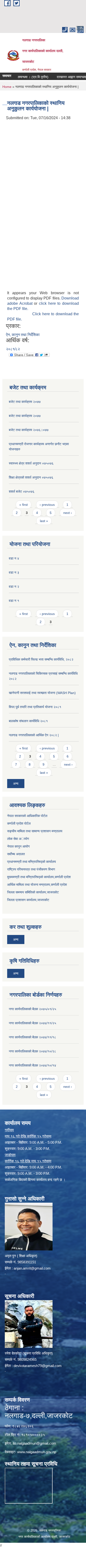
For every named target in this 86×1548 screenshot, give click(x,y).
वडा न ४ (14, 558)
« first (23, 505)
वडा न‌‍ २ (14, 586)
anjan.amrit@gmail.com (32, 1268)
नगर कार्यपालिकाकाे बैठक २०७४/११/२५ (32, 1023)
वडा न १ (14, 601)
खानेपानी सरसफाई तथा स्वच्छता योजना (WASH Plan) (42, 693)
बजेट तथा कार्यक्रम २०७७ (25, 402)
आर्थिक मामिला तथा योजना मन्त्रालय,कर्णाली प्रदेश (37, 884)
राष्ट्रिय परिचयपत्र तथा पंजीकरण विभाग (31, 869)
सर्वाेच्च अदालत (16, 854)
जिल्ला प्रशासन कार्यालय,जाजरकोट (28, 900)
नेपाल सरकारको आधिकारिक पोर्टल (27, 816)
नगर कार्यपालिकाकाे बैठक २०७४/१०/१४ (32, 1065)
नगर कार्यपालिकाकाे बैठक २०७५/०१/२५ (32, 1009)
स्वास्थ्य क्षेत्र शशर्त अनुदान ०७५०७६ (31, 463)
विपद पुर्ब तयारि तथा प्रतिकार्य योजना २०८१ (35, 707)
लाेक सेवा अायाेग (18, 839)
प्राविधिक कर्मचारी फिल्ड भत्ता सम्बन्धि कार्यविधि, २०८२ (41, 659)
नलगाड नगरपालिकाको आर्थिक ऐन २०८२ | (34, 735)
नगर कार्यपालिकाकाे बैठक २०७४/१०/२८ (32, 1051)
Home (6, 87)
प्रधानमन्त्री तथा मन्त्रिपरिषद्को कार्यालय (31, 862)
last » (44, 521)
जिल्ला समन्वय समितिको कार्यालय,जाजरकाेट (33, 892)
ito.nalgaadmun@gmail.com (34, 1443)
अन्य (15, 783)
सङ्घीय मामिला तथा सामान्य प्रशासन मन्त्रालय (34, 831)
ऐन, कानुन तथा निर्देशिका (23, 335)
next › (67, 513)
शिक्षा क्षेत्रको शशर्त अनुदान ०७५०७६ (31, 477)
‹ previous (47, 505)
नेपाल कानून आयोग (18, 846)
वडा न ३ (14, 572)
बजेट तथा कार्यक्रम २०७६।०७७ (28, 430)
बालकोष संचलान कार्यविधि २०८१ (28, 721)
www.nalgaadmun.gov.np (36, 1452)
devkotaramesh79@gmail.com (38, 1366)
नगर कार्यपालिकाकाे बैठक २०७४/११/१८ (32, 1037)
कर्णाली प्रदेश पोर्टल (19, 823)
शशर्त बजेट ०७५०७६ (21, 491)
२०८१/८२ (13, 349)
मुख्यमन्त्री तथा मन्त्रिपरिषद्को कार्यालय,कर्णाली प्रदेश (39, 877)
